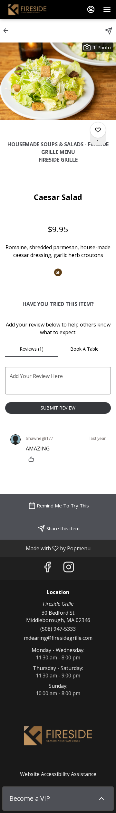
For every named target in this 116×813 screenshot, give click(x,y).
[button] (7, 30)
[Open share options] (108, 30)
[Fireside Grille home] (34, 10)
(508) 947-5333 (58, 628)
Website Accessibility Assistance (58, 774)
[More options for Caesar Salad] (98, 130)
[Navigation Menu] (107, 9)
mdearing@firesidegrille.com (58, 637)
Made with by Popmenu (48, 548)
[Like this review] (33, 459)
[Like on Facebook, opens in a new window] (47, 568)
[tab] (31, 349)
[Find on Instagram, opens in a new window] (68, 568)
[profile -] (91, 9)
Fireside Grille (58, 735)
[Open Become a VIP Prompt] (101, 798)
